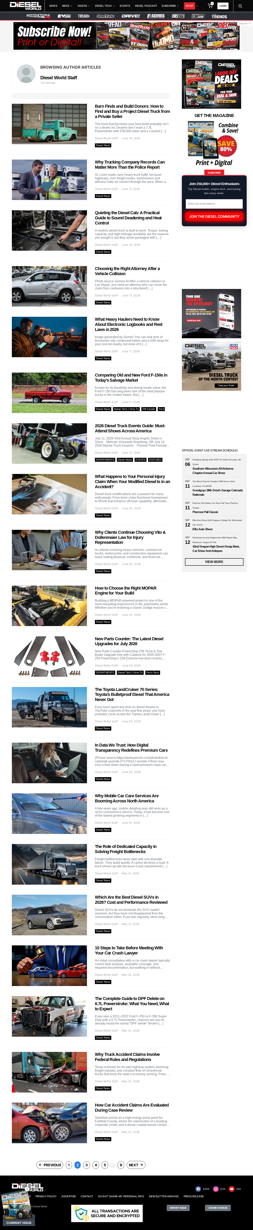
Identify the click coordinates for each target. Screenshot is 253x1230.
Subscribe (169, 5)
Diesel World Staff (106, 138)
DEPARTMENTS (105, 459)
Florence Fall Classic (205, 512)
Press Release (194, 1196)
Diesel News (103, 145)
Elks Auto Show (202, 529)
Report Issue (178, 1207)
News (53, 5)
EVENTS (140, 459)
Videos (82, 5)
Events (125, 5)
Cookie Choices (218, 1207)
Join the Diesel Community (214, 216)
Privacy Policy (46, 1196)
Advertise (68, 1196)
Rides (66, 5)
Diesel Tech (103, 5)
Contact (87, 1196)
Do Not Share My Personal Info (121, 1196)
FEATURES (155, 459)
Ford (161, 409)
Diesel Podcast (146, 5)
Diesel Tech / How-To (126, 409)
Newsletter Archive (164, 1196)
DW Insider (148, 409)
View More (214, 562)
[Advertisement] (211, 976)
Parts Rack (152, 672)
